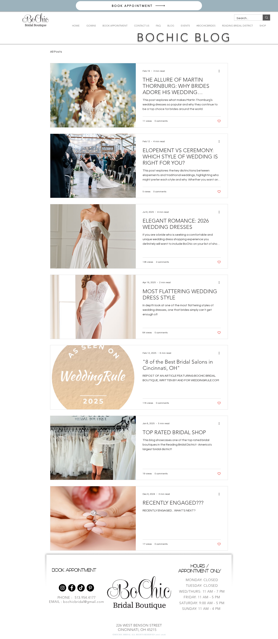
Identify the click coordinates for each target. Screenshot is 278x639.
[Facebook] (71, 587)
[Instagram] (62, 587)
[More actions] (220, 71)
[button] (91, 26)
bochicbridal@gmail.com (83, 602)
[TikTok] (81, 587)
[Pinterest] (90, 587)
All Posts (56, 51)
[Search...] (266, 17)
